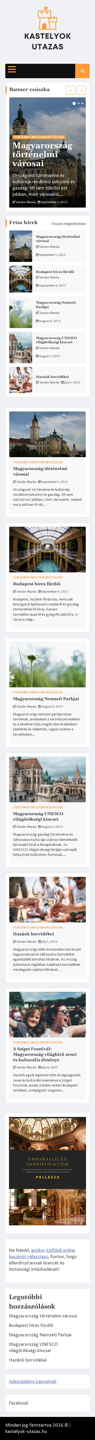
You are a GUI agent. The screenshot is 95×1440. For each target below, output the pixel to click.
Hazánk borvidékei (52, 377)
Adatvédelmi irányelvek (32, 1382)
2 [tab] (78, 103)
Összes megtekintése (68, 223)
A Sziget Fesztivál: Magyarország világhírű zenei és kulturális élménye (45, 1054)
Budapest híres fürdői (55, 272)
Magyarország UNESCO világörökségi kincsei (56, 340)
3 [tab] (82, 103)
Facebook (18, 1403)
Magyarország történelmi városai (42, 155)
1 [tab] (74, 103)
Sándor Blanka (49, 247)
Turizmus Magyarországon (39, 137)
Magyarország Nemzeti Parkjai (46, 698)
